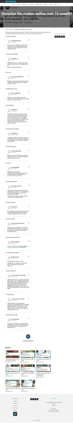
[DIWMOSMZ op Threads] (64, 37)
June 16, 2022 (14, 152)
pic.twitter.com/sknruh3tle (13, 100)
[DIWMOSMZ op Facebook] (55, 37)
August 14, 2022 (14, 243)
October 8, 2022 (14, 258)
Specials (15, 410)
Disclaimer (53, 408)
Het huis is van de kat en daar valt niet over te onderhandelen (43, 374)
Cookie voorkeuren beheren (53, 411)
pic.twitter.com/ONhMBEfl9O (18, 247)
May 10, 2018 (13, 320)
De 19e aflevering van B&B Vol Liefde (28, 389)
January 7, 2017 (14, 224)
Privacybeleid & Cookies (53, 409)
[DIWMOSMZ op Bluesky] (62, 37)
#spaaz (9, 247)
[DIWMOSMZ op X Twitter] (58, 37)
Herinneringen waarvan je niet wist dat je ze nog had (12, 360)
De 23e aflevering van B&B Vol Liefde (43, 360)
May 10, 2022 (13, 187)
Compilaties (11, 29)
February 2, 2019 (14, 276)
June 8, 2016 (13, 42)
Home (7, 29)
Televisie (15, 405)
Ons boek (53, 404)
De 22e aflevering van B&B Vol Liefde (13, 374)
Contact (53, 405)
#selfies (15, 156)
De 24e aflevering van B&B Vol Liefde (28, 360)
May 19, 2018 (13, 94)
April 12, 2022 (13, 168)
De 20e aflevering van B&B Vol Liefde (13, 389)
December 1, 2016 (14, 59)
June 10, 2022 (14, 208)
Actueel (15, 401)
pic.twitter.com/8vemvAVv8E (14, 175)
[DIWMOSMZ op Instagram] (60, 37)
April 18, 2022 (13, 300)
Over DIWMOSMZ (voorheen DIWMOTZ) (54, 402)
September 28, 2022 (15, 134)
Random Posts (15, 407)
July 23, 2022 (13, 111)
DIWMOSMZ (11, 1)
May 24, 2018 (13, 78)
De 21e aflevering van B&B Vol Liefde (28, 374)
